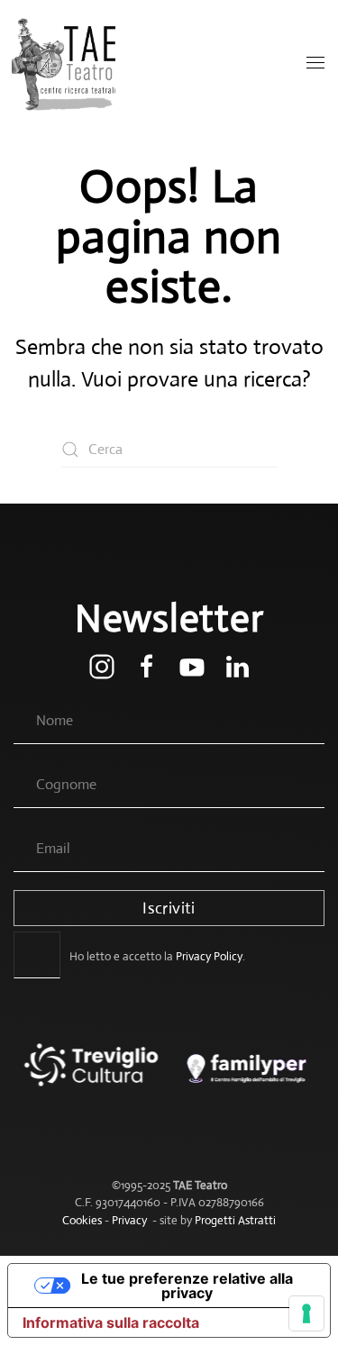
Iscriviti (168, 908)
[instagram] (101, 665)
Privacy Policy (209, 956)
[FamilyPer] (247, 1077)
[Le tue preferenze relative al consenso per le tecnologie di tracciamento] (306, 1313)
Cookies (82, 1220)
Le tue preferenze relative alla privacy (187, 1285)
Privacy (129, 1220)
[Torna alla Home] (65, 63)
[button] (315, 63)
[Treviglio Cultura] (91, 1077)
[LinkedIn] (237, 665)
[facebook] (146, 665)
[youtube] (192, 665)
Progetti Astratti (235, 1220)
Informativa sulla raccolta (111, 1322)
